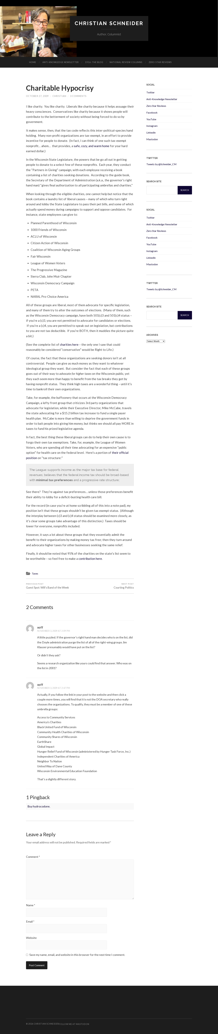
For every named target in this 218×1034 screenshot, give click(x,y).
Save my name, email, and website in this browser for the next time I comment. (77, 954)
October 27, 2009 (37, 96)
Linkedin (151, 132)
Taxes (35, 573)
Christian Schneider (109, 23)
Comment (33, 856)
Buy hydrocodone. (38, 806)
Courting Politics (124, 586)
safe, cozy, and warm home (91, 146)
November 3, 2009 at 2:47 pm (53, 688)
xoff (40, 627)
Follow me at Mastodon (74, 1024)
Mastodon (152, 139)
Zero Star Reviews (160, 62)
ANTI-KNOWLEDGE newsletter (60, 62)
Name (30, 905)
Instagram (152, 125)
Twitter (150, 92)
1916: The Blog (94, 62)
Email (30, 921)
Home (32, 62)
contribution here (90, 558)
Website (31, 937)
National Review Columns (126, 62)
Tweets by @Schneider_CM (161, 164)
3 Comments (78, 96)
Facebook (152, 112)
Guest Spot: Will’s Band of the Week (47, 586)
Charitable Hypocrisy (60, 88)
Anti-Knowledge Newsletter (161, 99)
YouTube (151, 119)
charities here (69, 344)
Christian (59, 96)
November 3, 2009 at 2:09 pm (53, 630)
